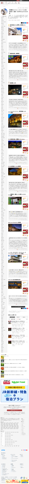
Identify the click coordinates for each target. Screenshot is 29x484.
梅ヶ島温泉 (2, 221)
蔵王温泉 (2, 59)
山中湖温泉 (2, 143)
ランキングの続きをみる (18, 306)
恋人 (12, 323)
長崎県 (9, 446)
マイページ (24, 0)
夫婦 (12, 337)
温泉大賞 (22, 455)
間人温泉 (2, 263)
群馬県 (8, 433)
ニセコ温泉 (2, 30)
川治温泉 (2, 95)
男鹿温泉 (2, 56)
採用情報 (13, 469)
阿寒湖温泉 (2, 23)
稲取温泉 (2, 217)
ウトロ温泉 (2, 24)
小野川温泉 (2, 66)
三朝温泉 (2, 289)
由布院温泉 (2, 341)
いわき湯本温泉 (3, 82)
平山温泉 (2, 337)
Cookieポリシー (15, 478)
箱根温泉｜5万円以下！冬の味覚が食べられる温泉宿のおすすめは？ (21, 78)
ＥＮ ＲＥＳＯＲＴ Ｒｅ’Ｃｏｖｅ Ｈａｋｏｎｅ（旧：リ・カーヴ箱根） (18, 253)
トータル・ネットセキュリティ (15, 459)
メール (21, 466)
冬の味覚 (21, 344)
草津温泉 (11, 423)
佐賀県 (7, 446)
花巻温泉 (2, 43)
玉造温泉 (2, 295)
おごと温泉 (2, 256)
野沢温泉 (2, 146)
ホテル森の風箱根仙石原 (15, 279)
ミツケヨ (22, 431)
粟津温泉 (2, 195)
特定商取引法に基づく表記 (4, 479)
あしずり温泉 (2, 314)
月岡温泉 (2, 175)
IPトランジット (4, 472)
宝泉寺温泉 (2, 347)
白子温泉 (2, 124)
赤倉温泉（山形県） (3, 62)
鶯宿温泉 (2, 40)
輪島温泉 (2, 201)
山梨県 (6, 436)
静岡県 (6, 439)
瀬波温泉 (2, 185)
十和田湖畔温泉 (3, 39)
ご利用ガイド (23, 420)
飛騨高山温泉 (2, 240)
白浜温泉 (2, 282)
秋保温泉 (2, 46)
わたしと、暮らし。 (24, 426)
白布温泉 (2, 69)
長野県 (8, 436)
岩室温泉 (2, 179)
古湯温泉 (2, 321)
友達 (12, 330)
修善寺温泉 (2, 208)
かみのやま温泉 (3, 68)
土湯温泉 (2, 85)
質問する (21, 0)
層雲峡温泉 (2, 27)
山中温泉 (17, 425)
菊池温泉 (2, 328)
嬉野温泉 (2, 318)
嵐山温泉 (2, 259)
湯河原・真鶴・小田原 (23, 330)
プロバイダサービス (4, 468)
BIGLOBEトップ (3, 480)
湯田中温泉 (2, 172)
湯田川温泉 (2, 75)
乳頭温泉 (2, 53)
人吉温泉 (2, 334)
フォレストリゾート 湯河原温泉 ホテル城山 (18, 112)
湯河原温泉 (2, 130)
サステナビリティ (14, 467)
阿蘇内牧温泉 (2, 327)
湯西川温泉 (2, 101)
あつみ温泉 (2, 65)
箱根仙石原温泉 (3, 137)
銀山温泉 (9, 423)
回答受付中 (18, 317)
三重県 (11, 439)
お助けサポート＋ (14, 455)
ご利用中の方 (21, 464)
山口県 (13, 442)
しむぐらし (22, 456)
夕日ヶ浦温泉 (2, 266)
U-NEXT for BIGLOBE (14, 460)
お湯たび (22, 425)
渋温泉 (2, 156)
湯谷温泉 (2, 247)
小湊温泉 (2, 123)
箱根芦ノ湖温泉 (3, 133)
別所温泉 (2, 169)
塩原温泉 (2, 94)
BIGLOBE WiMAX (4, 458)
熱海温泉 (2, 205)
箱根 (22, 337)
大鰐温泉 (2, 36)
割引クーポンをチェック (26, 40)
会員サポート (22, 467)
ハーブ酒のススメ (23, 434)
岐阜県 (8, 439)
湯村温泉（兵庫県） (3, 279)
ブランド (13, 466)
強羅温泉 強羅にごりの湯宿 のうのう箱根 (18, 195)
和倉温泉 (2, 192)
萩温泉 (2, 305)
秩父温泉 (2, 120)
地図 (24, 61)
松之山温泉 (2, 188)
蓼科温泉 (2, 159)
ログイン (27, 0)
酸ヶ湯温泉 (2, 33)
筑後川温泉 (2, 315)
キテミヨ (22, 427)
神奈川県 (23, 323)
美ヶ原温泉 (2, 150)
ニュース (13, 468)
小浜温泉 (2, 324)
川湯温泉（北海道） (3, 26)
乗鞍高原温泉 (2, 163)
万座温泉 (17, 423)
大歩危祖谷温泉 (3, 308)
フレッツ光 (3, 467)
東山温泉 (2, 78)
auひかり (3, 456)
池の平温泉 (2, 178)
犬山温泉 (2, 243)
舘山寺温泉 (2, 224)
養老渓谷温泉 (2, 127)
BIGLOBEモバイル (4, 457)
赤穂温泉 (2, 272)
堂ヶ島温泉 (2, 230)
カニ (16, 344)
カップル (15, 323)
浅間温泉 (2, 149)
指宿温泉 (2, 350)
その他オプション (14, 461)
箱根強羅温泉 (2, 136)
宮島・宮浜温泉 (3, 302)
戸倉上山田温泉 (3, 162)
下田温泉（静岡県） (11, 425)
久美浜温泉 (2, 260)
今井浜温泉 (2, 218)
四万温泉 (2, 107)
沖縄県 (18, 446)
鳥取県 (6, 442)
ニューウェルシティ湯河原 (15, 222)
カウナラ (22, 430)
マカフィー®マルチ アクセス (5, 473)
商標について (16, 479)
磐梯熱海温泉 (2, 88)
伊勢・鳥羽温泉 (5, 428)
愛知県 (10, 439)
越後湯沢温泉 (2, 182)
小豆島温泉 (2, 311)
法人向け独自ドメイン (4, 474)
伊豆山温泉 (2, 214)
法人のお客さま (3, 464)
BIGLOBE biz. (4, 465)
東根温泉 (2, 72)
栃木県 (6, 433)
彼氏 (17, 323)
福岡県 (5, 446)
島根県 (8, 442)
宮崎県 (14, 446)
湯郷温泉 (2, 301)
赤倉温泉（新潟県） (3, 176)
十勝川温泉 (2, 20)
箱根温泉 (13, 344)
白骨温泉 (12, 424)
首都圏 (20, 323)
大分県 (12, 446)
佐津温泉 (2, 276)
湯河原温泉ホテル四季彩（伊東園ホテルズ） (17, 25)
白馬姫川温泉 (2, 166)
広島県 (11, 442)
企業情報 (12, 464)
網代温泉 (2, 211)
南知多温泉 (2, 246)
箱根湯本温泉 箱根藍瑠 (14, 53)
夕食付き (19, 344)
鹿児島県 (16, 446)
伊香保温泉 (2, 104)
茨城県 (10, 433)
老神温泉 (2, 108)
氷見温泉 (2, 191)
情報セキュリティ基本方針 (11, 479)
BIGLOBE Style (13, 470)
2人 (18, 323)
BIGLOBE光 (3, 455)
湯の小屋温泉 (2, 117)
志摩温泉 (2, 250)
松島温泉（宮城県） (3, 52)
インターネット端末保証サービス (15, 457)
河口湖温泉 (2, 140)
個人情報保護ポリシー (3, 478)
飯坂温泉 (2, 81)
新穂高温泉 (2, 237)
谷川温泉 (2, 114)
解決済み (24, 317)
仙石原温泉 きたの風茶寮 (15, 166)
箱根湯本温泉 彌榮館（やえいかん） (17, 139)
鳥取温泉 (2, 292)
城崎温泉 (2, 269)
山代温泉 (2, 198)
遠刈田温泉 (2, 49)
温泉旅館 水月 (13, 82)
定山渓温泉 (2, 17)
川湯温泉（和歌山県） (3, 285)
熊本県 (10, 446)
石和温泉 (17, 424)
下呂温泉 (2, 234)
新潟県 (10, 436)
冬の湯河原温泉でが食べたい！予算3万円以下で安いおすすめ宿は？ (21, 107)
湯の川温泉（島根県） (3, 298)
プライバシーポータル (9, 478)
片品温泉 (2, 111)
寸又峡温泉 (2, 227)
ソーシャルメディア (14, 471)
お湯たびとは (23, 419)
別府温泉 (2, 340)
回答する (18, 0)
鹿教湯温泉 (2, 153)
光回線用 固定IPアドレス (5, 469)
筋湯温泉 (2, 344)
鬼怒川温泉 (2, 91)
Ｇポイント (23, 422)
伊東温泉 (5, 425)
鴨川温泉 (2, 121)
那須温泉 (2, 98)
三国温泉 (2, 204)
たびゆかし (23, 432)
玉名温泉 (2, 331)
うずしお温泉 (2, 273)
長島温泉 (2, 253)
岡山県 (10, 442)
